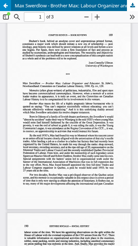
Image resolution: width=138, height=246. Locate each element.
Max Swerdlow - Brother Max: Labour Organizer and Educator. (76, 5)
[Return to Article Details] (5, 5)
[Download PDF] (132, 5)
